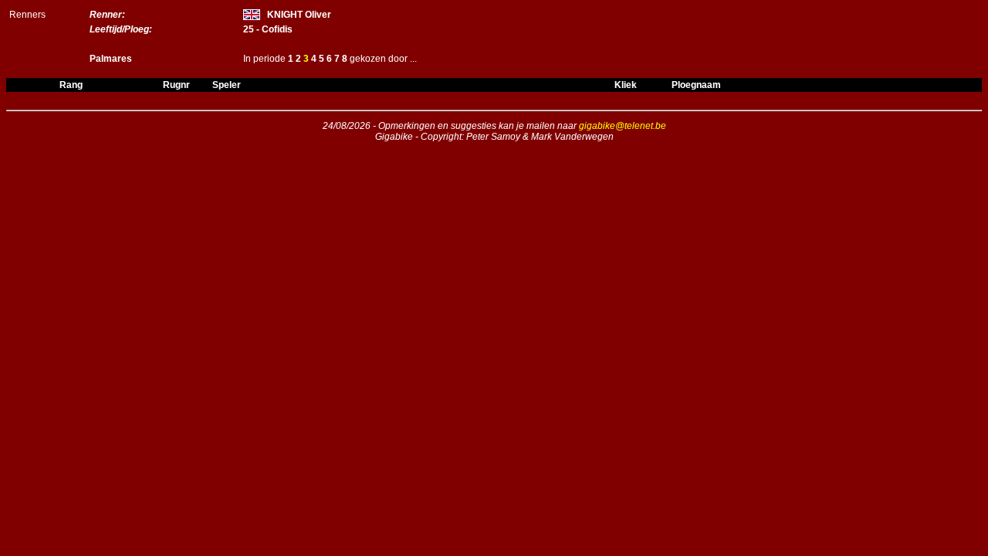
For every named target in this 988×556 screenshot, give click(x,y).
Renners (27, 14)
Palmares (111, 58)
